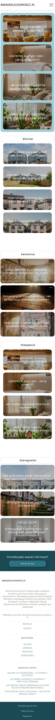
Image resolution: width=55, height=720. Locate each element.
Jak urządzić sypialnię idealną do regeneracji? (27, 87)
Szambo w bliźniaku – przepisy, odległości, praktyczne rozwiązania (27, 176)
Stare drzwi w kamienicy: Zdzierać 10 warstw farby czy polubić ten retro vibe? (26, 324)
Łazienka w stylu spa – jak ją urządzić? (27, 57)
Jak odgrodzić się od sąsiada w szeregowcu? (27, 504)
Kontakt (27, 628)
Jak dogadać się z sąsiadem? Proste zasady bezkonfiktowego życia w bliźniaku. (27, 153)
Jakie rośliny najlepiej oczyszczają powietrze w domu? (27, 116)
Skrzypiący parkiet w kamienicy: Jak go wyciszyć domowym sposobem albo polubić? (27, 298)
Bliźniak (28, 138)
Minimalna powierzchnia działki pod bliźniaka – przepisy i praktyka (27, 223)
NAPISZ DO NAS (27, 564)
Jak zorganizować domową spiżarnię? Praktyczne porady (27, 29)
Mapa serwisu (27, 711)
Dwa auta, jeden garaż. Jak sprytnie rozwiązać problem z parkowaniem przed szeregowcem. (26, 477)
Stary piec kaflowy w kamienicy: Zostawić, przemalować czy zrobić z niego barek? (26, 271)
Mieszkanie (28, 345)
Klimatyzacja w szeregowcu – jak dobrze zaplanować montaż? (26, 530)
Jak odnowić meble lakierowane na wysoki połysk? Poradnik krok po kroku (27, 686)
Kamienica (28, 254)
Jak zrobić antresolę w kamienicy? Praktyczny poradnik (27, 680)
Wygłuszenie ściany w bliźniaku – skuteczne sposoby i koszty (27, 692)
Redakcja (27, 624)
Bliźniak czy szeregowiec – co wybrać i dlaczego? (27, 674)
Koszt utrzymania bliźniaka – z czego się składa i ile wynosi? (27, 199)
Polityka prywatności (27, 706)
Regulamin (27, 716)
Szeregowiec (27, 460)
